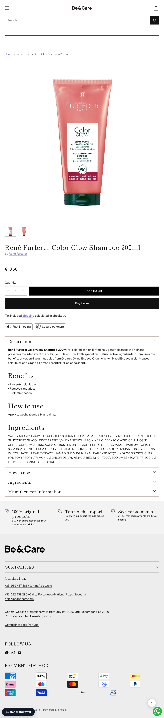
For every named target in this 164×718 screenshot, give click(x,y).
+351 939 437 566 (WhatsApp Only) (28, 585)
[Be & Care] (82, 8)
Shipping (28, 315)
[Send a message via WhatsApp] (157, 711)
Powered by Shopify (55, 709)
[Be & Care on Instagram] (13, 653)
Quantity (10, 282)
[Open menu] (7, 8)
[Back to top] (152, 703)
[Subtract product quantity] (8, 291)
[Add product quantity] (23, 291)
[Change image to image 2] (24, 231)
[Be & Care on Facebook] (6, 653)
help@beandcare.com (19, 599)
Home (8, 54)
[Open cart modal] (156, 8)
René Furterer (18, 253)
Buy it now (82, 303)
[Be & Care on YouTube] (19, 653)
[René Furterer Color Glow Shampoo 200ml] (82, 141)
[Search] (154, 20)
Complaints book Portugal (22, 625)
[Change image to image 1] (10, 231)
